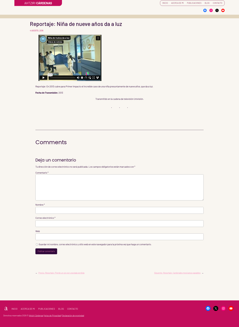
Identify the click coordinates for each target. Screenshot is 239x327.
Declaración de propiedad (73, 315)
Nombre (40, 204)
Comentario (42, 172)
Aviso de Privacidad (52, 315)
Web (37, 231)
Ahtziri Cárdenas (36, 315)
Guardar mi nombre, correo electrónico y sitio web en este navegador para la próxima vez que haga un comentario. (95, 244)
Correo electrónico (45, 217)
